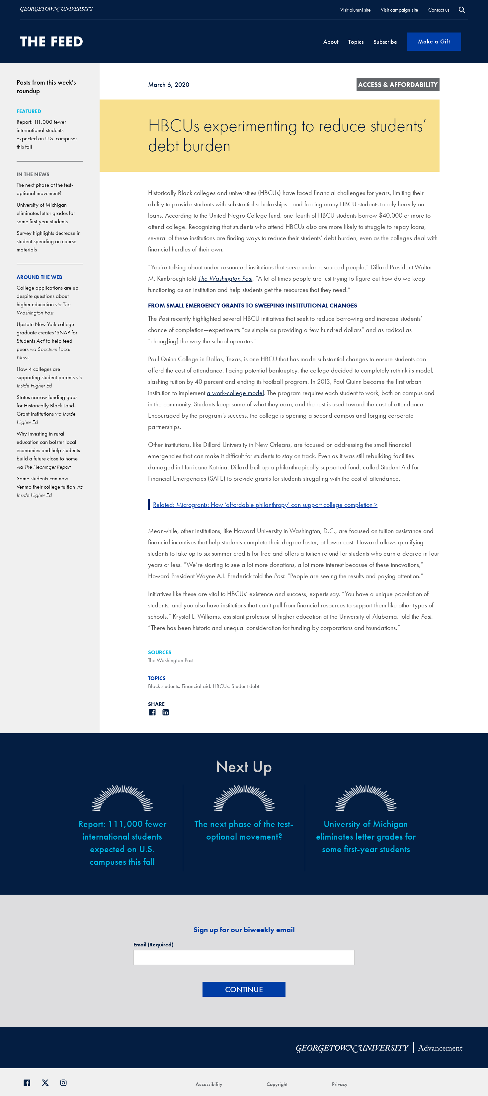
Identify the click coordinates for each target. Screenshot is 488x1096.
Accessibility (209, 1084)
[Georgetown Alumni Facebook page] (29, 1082)
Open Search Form (462, 10)
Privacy (340, 1084)
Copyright (277, 1084)
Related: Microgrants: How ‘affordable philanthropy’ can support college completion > (265, 504)
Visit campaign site (399, 9)
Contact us (438, 9)
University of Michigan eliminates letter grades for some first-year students (46, 213)
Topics (356, 41)
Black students (163, 686)
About (330, 41)
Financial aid (196, 686)
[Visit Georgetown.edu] (56, 9)
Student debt (245, 686)
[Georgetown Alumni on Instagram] (65, 1082)
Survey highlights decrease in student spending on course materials (49, 241)
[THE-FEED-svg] (51, 41)
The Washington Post (225, 278)
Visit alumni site (355, 9)
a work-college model (235, 392)
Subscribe (385, 41)
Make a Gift (434, 41)
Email (153, 944)
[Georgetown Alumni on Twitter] (47, 1082)
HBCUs (221, 686)
